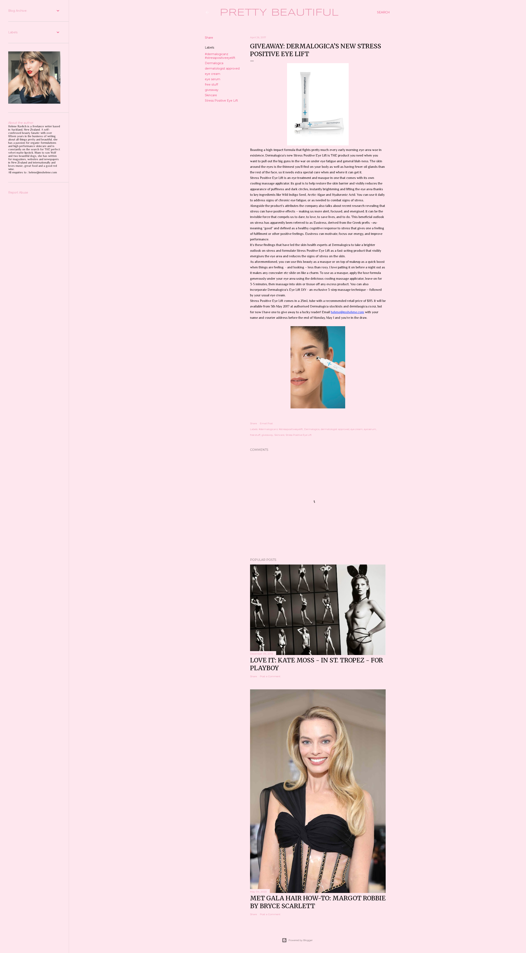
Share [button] (209, 37)
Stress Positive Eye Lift (221, 100)
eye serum (212, 79)
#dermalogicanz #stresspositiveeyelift (220, 56)
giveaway (211, 90)
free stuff (211, 84)
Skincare (211, 95)
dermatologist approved (222, 68)
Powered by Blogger (300, 940)
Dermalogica (214, 63)
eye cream (212, 74)
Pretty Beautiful (279, 13)
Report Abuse (18, 192)
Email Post (266, 423)
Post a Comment (270, 676)
